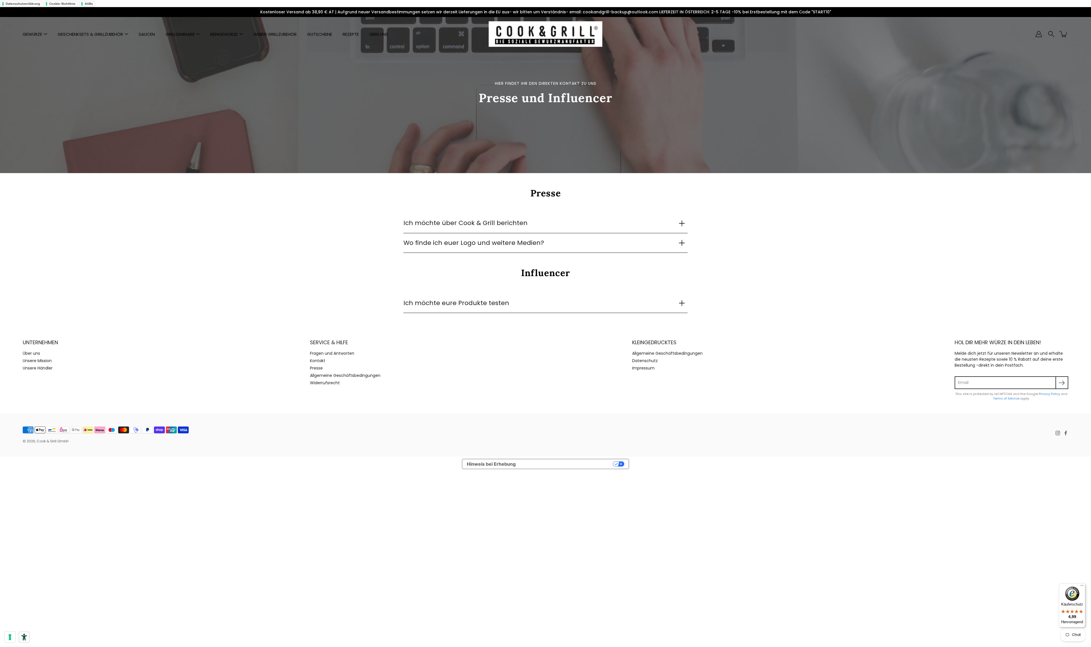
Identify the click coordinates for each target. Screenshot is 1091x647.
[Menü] (1081, 586)
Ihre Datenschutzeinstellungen (567, 464)
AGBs (89, 4)
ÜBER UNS (378, 34)
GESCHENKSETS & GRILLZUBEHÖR (90, 34)
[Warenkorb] (1063, 34)
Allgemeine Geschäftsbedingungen (345, 375)
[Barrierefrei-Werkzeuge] (24, 637)
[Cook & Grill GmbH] (545, 34)
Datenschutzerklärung (23, 4)
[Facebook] (1065, 433)
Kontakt (317, 361)
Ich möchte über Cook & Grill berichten (465, 223)
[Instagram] (1057, 433)
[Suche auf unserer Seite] (1051, 34)
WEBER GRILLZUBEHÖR (275, 34)
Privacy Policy (1049, 394)
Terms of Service (1006, 398)
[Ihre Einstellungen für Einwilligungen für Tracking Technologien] (10, 637)
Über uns (31, 353)
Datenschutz (645, 361)
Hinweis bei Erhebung (491, 464)
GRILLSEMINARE (180, 34)
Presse (316, 368)
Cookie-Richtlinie (62, 4)
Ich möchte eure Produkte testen (456, 303)
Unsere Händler (38, 368)
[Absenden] (1061, 382)
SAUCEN (147, 34)
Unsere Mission (37, 361)
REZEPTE (351, 34)
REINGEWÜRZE (224, 34)
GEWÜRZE (32, 34)
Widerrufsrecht (325, 383)
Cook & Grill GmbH (52, 441)
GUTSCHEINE (319, 34)
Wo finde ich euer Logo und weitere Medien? (473, 242)
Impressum (643, 368)
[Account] (1038, 34)
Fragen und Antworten (332, 353)
